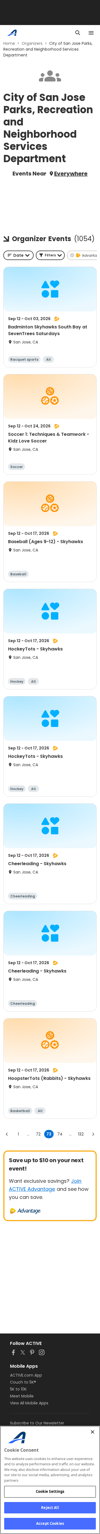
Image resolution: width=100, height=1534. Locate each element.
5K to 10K (18, 1389)
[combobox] (18, 255)
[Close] (92, 1432)
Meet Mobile (22, 1396)
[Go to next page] (93, 1134)
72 (38, 1134)
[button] (50, 255)
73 (48, 1134)
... (28, 1134)
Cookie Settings (50, 1491)
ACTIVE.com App (26, 1375)
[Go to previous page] (7, 1134)
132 (81, 1134)
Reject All (50, 1507)
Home (9, 43)
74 (59, 1134)
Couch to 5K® (23, 1382)
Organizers (32, 43)
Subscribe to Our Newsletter (37, 1423)
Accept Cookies (50, 1523)
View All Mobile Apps (29, 1403)
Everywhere (71, 173)
